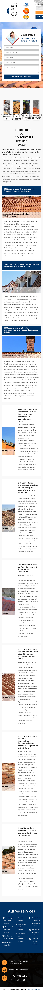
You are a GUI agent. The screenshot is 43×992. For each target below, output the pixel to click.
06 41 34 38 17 (14, 15)
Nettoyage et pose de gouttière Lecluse (22, 937)
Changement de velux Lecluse (8, 929)
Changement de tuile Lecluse (22, 927)
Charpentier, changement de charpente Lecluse (36, 922)
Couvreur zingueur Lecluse (35, 941)
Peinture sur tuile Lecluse (8, 937)
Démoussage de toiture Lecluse (8, 920)
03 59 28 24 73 (14, 6)
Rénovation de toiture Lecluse (35, 932)
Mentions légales (34, 989)
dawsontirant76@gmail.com (18, 970)
